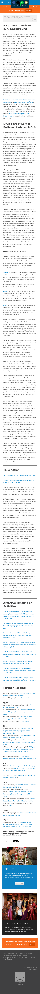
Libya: (5, 305)
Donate (28, 10)
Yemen (5, 273)
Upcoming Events (16, 923)
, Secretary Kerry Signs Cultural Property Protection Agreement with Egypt (19, 712)
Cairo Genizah (25, 721)
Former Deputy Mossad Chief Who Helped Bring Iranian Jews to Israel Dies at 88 (19, 16)
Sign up (9, 869)
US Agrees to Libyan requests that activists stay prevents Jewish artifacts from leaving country (19, 749)
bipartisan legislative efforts (23, 102)
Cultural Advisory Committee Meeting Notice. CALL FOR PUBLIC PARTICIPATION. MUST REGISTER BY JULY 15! (18, 824)
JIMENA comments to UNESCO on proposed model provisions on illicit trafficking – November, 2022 (19, 680)
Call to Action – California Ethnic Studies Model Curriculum (20, 19)
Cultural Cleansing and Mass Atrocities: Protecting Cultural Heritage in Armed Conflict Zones (18, 794)
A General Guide (25, 698)
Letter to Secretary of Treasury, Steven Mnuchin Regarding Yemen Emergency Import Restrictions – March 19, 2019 (19, 644)
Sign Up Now (19, 883)
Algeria (5, 291)
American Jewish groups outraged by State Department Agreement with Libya (19, 742)
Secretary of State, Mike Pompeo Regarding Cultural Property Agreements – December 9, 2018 (18, 625)
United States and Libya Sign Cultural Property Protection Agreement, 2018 (18, 730)
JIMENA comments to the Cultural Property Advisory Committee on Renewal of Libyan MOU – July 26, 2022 (19, 670)
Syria (10, 806)
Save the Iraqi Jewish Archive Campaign (23, 766)
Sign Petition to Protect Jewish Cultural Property (19, 475)
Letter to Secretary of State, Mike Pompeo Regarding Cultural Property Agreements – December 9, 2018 (17, 635)
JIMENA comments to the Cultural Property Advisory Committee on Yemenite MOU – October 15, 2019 (19, 654)
